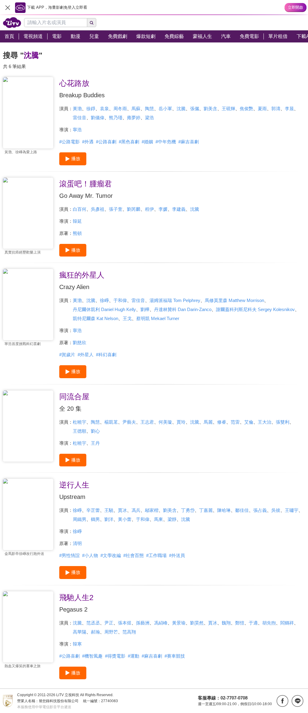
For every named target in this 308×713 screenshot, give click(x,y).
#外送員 (177, 555)
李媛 (163, 209)
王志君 (147, 422)
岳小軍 (165, 108)
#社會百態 (133, 555)
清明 (77, 543)
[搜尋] (91, 22)
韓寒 (77, 643)
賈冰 (122, 510)
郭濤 (275, 108)
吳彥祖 (97, 209)
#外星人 (86, 354)
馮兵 (135, 510)
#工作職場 (156, 555)
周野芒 (111, 631)
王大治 (264, 422)
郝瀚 (95, 631)
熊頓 (77, 233)
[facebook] (282, 701)
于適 (253, 622)
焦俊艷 (246, 108)
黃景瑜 (179, 622)
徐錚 (90, 108)
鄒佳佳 (242, 510)
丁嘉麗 (206, 510)
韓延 (77, 221)
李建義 (179, 209)
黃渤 (77, 108)
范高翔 (129, 631)
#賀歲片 (67, 354)
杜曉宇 (79, 422)
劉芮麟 (133, 209)
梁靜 (172, 519)
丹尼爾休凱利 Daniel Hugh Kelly (104, 309)
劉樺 (144, 309)
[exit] (7, 7)
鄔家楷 (152, 510)
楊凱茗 (111, 422)
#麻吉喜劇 (188, 141)
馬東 (158, 519)
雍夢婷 (133, 117)
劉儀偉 (97, 117)
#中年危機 (166, 141)
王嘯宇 (291, 510)
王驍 (108, 510)
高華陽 (79, 631)
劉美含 (210, 108)
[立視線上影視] (12, 22)
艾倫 (248, 422)
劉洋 (108, 519)
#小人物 (90, 555)
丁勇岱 (188, 510)
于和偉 (120, 300)
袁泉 (104, 108)
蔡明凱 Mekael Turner (157, 318)
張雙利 (282, 422)
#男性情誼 (69, 555)
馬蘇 (135, 108)
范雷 (235, 422)
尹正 (108, 622)
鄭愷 (239, 622)
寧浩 (77, 129)
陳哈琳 (224, 510)
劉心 (95, 431)
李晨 (289, 108)
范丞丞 (93, 622)
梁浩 (149, 117)
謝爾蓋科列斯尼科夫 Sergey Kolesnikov (255, 309)
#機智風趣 (92, 656)
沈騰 (181, 108)
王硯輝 (228, 108)
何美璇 (165, 422)
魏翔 (226, 622)
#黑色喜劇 (129, 141)
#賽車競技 (175, 656)
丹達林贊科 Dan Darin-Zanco (182, 309)
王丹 (95, 443)
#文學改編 (110, 555)
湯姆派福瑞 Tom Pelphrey (174, 300)
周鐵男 (79, 519)
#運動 (133, 656)
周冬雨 (120, 108)
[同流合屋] (28, 426)
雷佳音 (79, 117)
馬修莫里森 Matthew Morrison (234, 300)
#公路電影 (69, 141)
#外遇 (88, 141)
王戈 (127, 318)
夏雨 (262, 108)
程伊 (149, 209)
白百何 (79, 209)
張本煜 (124, 622)
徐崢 (104, 300)
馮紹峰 (161, 622)
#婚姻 (147, 141)
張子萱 (115, 209)
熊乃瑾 (115, 117)
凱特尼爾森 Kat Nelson (95, 318)
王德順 (79, 431)
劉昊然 (197, 622)
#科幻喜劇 (106, 354)
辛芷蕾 (93, 510)
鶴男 (95, 519)
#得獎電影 (115, 656)
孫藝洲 (142, 622)
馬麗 (208, 422)
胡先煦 (269, 622)
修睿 (221, 422)
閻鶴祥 (287, 622)
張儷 (194, 108)
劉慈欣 (79, 342)
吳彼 (275, 510)
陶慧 (149, 108)
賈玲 (181, 422)
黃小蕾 (124, 519)
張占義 (260, 510)
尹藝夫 (129, 422)
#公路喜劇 (106, 141)
